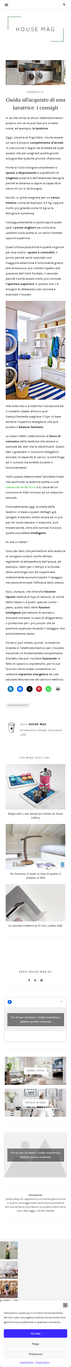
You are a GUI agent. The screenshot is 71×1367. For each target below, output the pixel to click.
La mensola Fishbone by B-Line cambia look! (35, 925)
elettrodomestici (18, 705)
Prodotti (35, 92)
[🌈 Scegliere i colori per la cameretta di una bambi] (9, 1270)
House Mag (37, 724)
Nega (35, 1343)
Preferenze (35, 1354)
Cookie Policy (27, 1362)
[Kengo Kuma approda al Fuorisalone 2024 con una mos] (9, 1289)
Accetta (35, 1333)
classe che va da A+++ (21, 487)
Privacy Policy (43, 1362)
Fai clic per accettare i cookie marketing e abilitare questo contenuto (35, 1019)
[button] (65, 1305)
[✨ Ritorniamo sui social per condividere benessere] (9, 1250)
